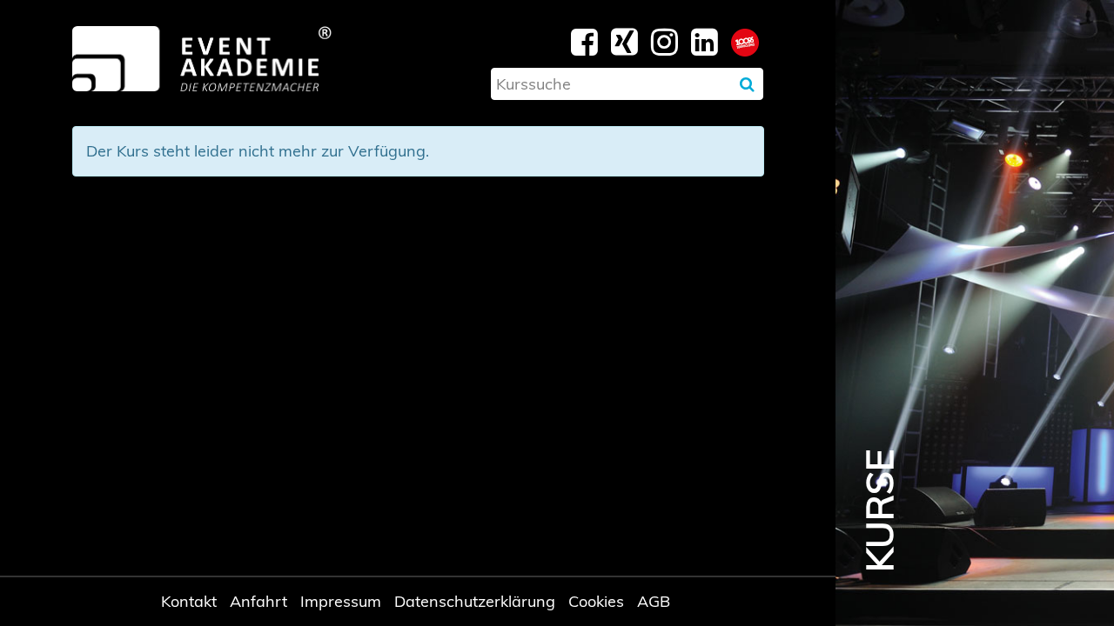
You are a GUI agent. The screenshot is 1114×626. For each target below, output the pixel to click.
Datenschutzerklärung (474, 601)
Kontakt (189, 601)
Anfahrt (258, 601)
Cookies (596, 601)
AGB (653, 601)
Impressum (340, 601)
